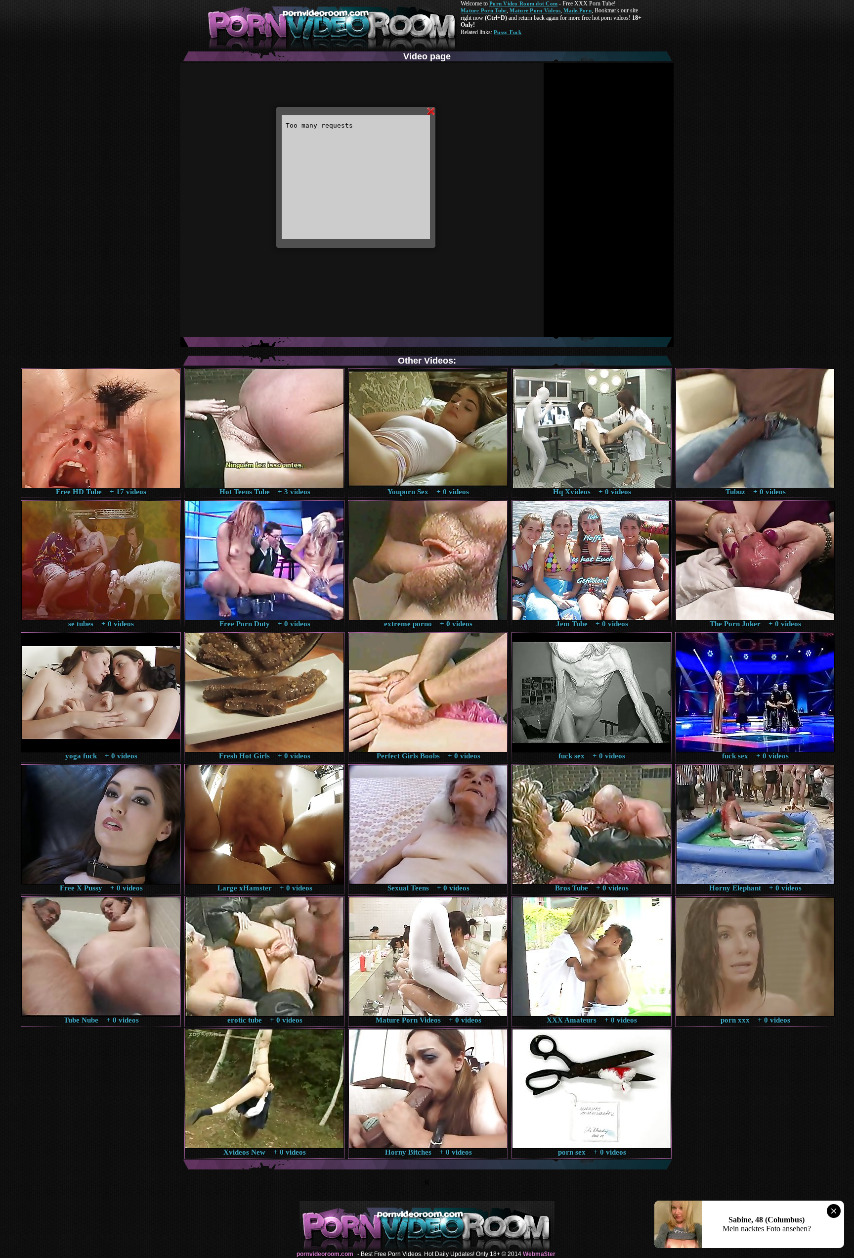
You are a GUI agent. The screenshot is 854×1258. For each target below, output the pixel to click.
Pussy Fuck (508, 32)
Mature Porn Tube (484, 10)
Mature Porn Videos (535, 10)
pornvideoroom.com (325, 1254)
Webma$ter (539, 1254)
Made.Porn (577, 10)
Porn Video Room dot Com (523, 3)
